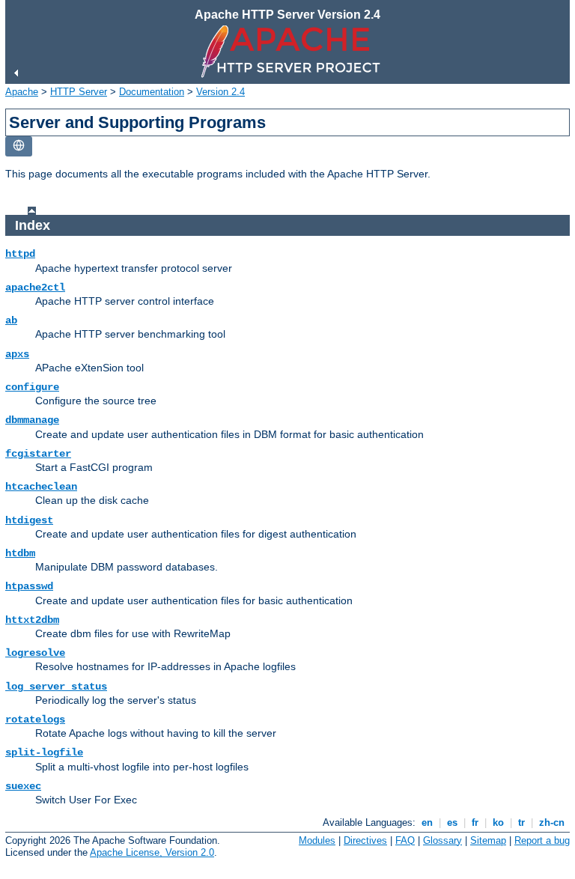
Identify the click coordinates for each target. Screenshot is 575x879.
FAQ (405, 840)
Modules (317, 840)
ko (498, 822)
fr (475, 822)
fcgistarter (38, 454)
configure (32, 387)
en (427, 822)
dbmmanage (32, 420)
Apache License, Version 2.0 (152, 852)
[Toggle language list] (18, 146)
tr (521, 822)
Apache (21, 91)
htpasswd (29, 586)
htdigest (29, 520)
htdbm (20, 553)
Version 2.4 (220, 91)
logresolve (35, 653)
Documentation (151, 91)
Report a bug (542, 840)
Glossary (442, 840)
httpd (20, 254)
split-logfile (44, 752)
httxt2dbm (32, 620)
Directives (365, 840)
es (452, 822)
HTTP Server (78, 91)
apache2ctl (35, 287)
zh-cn (552, 822)
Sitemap (488, 840)
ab (11, 320)
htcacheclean (41, 487)
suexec (23, 786)
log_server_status (56, 687)
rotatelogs (35, 720)
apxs (17, 354)
